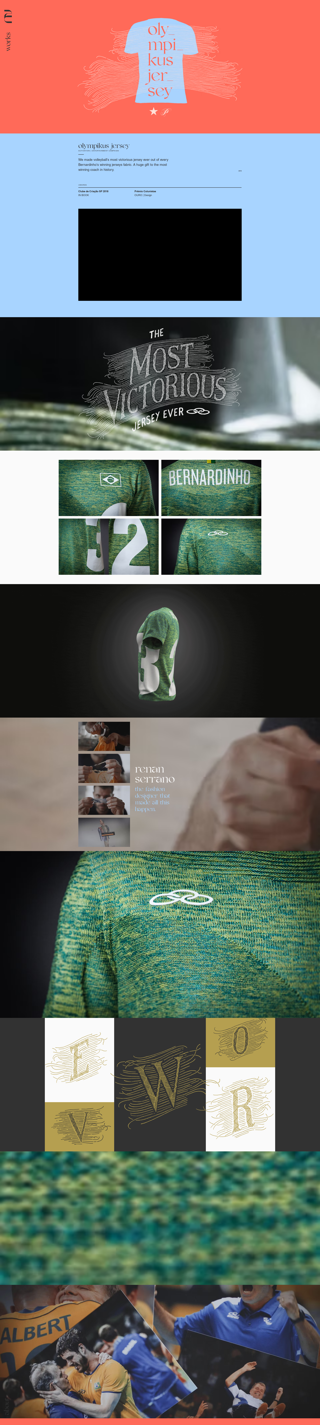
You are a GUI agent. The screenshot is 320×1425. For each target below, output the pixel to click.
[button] (7, 41)
